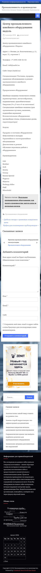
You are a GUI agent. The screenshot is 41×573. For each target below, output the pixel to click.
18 (8, 551)
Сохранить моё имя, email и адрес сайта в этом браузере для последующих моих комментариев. (20, 327)
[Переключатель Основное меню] (37, 15)
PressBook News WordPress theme (24, 570)
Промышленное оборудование (16, 214)
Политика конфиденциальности (14, 2)
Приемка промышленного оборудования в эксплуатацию (22, 241)
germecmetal (23, 35)
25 (8, 554)
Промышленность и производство (19, 7)
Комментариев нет (12, 38)
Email (5, 305)
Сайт (5, 315)
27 (15, 554)
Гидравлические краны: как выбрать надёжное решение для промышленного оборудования (20, 437)
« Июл (6, 561)
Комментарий (9, 265)
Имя (5, 296)
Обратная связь (33, 2)
